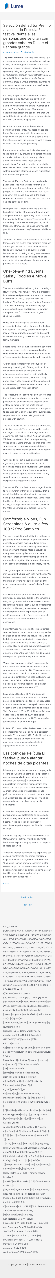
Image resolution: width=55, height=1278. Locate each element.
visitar (6, 883)
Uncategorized (12, 52)
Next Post (27, 905)
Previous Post (27, 897)
